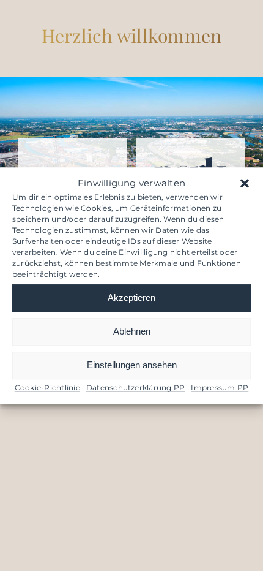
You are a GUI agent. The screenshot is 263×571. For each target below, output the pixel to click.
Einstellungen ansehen (132, 365)
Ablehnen (131, 331)
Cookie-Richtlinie (47, 387)
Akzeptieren (131, 297)
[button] (245, 184)
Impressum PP (219, 387)
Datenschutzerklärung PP (135, 387)
